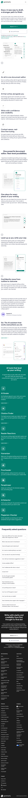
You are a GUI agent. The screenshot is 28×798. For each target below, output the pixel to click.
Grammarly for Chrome (4, 671)
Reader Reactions (4, 756)
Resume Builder (4, 758)
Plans (18, 656)
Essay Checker (4, 719)
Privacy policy (19, 727)
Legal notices (19, 742)
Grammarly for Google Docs (4, 686)
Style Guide (3, 741)
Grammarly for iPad (5, 695)
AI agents (3, 710)
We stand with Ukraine (19, 711)
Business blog (19, 688)
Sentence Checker (5, 762)
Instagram (4, 785)
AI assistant (19, 670)
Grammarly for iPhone (4, 693)
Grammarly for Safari (4, 674)
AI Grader (3, 754)
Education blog (20, 685)
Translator (3, 723)
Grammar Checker (5, 706)
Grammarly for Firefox (4, 678)
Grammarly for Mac (5, 665)
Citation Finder (4, 752)
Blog (17, 681)
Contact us (3, 781)
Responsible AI (20, 714)
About (18, 708)
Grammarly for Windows (4, 662)
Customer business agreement (20, 732)
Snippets (2, 743)
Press (18, 718)
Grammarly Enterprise (19, 664)
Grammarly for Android (4, 699)
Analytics (3, 745)
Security (18, 738)
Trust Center (19, 725)
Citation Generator (5, 717)
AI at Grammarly (20, 672)
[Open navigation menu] (25, 2)
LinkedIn (4, 789)
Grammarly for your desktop (5, 659)
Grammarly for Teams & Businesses (20, 661)
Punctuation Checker (3, 765)
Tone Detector (4, 730)
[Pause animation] (2, 63)
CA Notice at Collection (19, 647)
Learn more (4, 337)
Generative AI (19, 674)
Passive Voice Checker (3, 769)
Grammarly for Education (20, 668)
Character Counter (5, 734)
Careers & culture (20, 716)
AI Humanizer (4, 715)
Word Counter (4, 732)
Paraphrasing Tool (4, 721)
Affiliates (18, 720)
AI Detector (3, 712)
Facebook (4, 783)
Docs (2, 656)
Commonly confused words (21, 691)
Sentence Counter (4, 738)
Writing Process (20, 679)
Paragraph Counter (5, 736)
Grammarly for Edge (5, 680)
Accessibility (19, 740)
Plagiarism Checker (5, 708)
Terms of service (20, 729)
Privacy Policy (10, 36)
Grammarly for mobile (4, 690)
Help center (3, 778)
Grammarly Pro (20, 658)
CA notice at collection (19, 735)
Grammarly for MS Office (4, 683)
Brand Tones (3, 747)
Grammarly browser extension (5, 668)
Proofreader (3, 771)
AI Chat (2, 725)
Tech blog (18, 683)
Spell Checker (4, 760)
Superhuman (20, 706)
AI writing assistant (20, 677)
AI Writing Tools (4, 728)
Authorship (3, 749)
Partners (18, 722)
